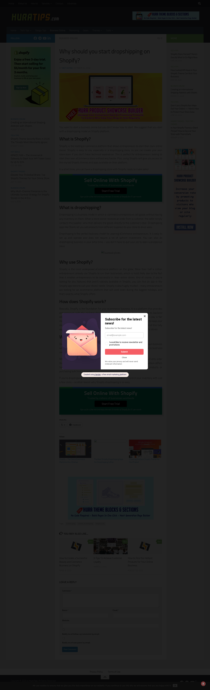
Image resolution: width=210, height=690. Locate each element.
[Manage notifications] (203, 683)
